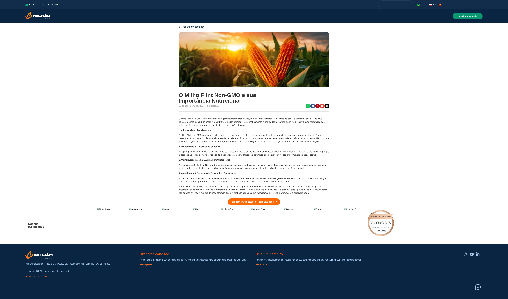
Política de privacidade (36, 276)
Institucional (213, 106)
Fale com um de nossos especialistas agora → (254, 201)
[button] (308, 106)
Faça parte (146, 264)
